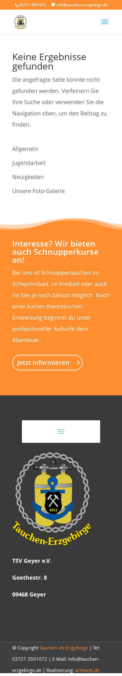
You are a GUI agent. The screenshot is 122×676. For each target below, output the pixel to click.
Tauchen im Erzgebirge (64, 648)
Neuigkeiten (28, 177)
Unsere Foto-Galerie (38, 191)
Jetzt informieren (43, 362)
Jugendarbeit (29, 163)
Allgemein (25, 148)
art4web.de (87, 670)
